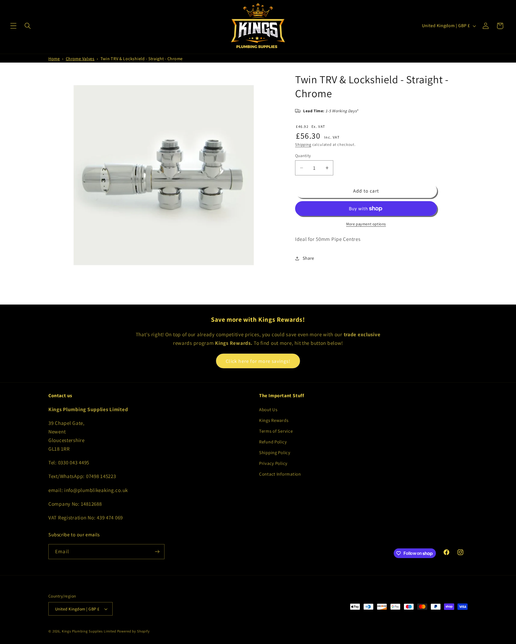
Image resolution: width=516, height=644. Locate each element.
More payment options (366, 223)
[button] (13, 26)
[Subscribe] (157, 551)
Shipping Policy (275, 452)
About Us (268, 410)
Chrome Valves (80, 58)
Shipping (303, 144)
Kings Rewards (273, 420)
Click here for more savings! (258, 361)
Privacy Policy (273, 463)
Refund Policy (273, 442)
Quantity (303, 155)
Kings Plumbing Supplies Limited (89, 631)
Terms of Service (276, 431)
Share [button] (308, 258)
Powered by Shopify (133, 631)
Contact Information (280, 474)
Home (54, 58)
